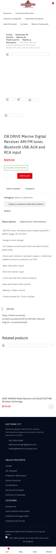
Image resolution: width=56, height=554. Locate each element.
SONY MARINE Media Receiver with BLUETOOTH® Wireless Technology (27, 400)
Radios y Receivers (24, 197)
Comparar (30, 189)
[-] (5, 176)
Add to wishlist (13, 189)
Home (9, 34)
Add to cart (25, 176)
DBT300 (10, 309)
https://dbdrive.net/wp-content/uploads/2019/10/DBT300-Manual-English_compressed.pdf (23, 319)
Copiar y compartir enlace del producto (25, 204)
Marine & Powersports (16, 38)
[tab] (9, 221)
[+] (13, 176)
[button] (51, 407)
